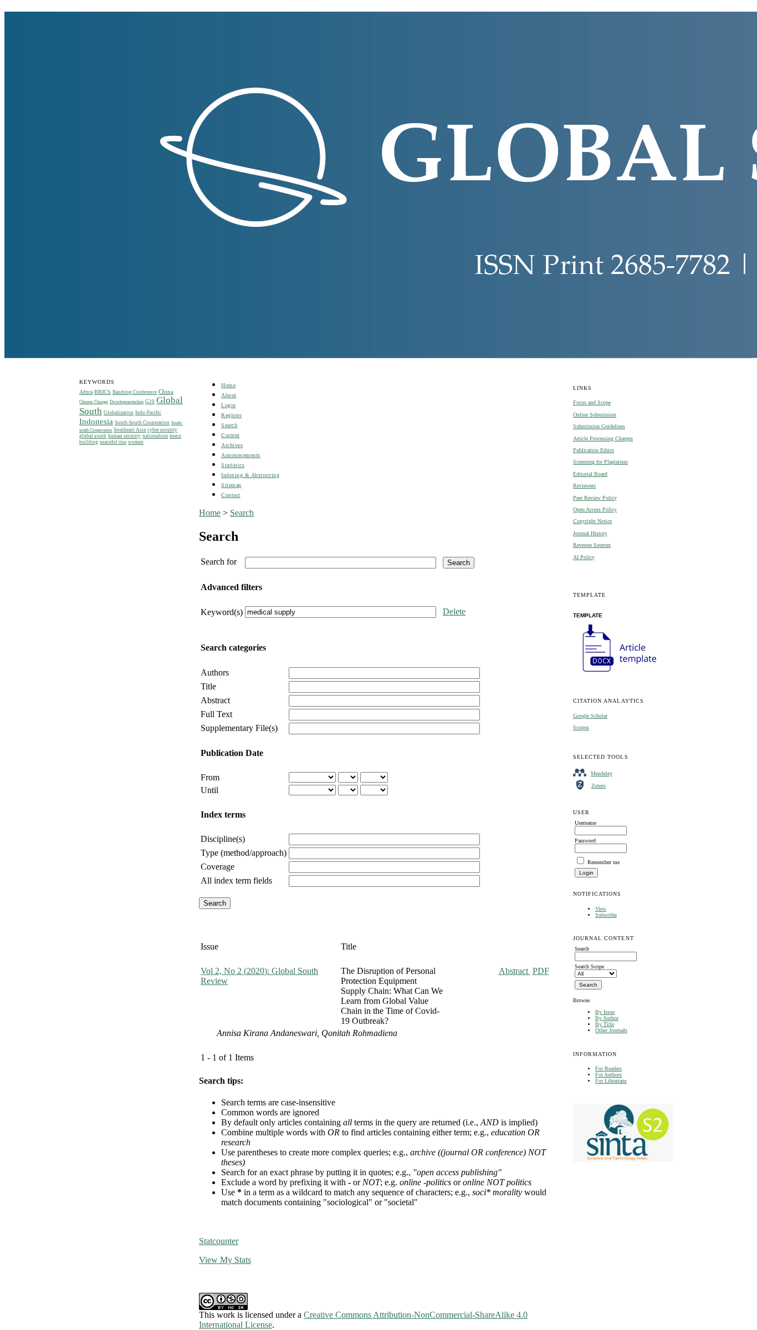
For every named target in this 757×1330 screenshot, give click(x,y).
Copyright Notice (592, 521)
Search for (219, 561)
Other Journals (611, 1030)
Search (229, 425)
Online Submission (594, 415)
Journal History (590, 533)
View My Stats (225, 1260)
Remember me (603, 862)
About (229, 395)
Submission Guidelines (599, 426)
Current (230, 435)
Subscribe (606, 915)
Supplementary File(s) (239, 728)
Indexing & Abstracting (250, 475)
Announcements (240, 455)
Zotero (598, 786)
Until (209, 790)
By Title (604, 1024)
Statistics (232, 465)
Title (208, 686)
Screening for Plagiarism (600, 462)
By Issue (605, 1012)
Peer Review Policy (595, 498)
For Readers (608, 1068)
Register (231, 415)
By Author (606, 1018)
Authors (215, 672)
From (210, 777)
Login (228, 405)
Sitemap (231, 485)
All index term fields (236, 880)
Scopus (581, 727)
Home (228, 385)
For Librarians (611, 1081)
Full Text (216, 714)
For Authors (608, 1075)
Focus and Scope (592, 402)
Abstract (215, 700)
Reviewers (584, 486)
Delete (454, 611)
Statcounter (218, 1241)
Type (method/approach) (244, 852)
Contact (231, 495)
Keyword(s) (222, 612)
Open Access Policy (595, 509)
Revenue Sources (592, 545)
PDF (541, 971)
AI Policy (584, 557)
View (600, 909)
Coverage (217, 866)
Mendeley (601, 773)
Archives (232, 445)
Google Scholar (590, 716)
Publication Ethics (593, 450)
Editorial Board (590, 474)
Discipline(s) (223, 839)
